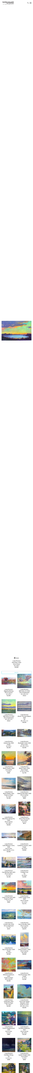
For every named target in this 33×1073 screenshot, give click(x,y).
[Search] (28, 3)
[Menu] (30, 3)
